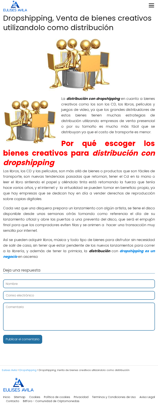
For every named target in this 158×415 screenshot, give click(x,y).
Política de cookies (57, 397)
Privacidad (81, 397)
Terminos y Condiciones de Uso (114, 397)
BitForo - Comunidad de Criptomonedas (51, 401)
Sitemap (19, 397)
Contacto (12, 401)
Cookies (34, 397)
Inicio (6, 397)
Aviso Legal (147, 397)
